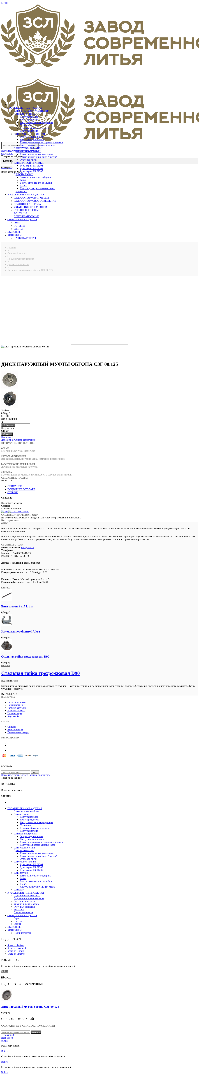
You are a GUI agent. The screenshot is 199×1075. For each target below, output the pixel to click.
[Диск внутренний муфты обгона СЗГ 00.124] (99, 380)
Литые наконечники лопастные (36, 154)
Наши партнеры (16, 705)
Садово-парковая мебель (32, 197)
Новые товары (15, 729)
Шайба (23, 185)
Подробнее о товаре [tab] (21, 489)
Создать (36, 1032)
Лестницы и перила (27, 203)
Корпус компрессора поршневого (37, 145)
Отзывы (5, 665)
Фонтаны (20, 213)
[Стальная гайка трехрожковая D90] (6, 650)
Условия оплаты (16, 710)
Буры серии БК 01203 (31, 168)
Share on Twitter (15, 945)
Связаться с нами (16, 702)
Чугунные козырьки (27, 210)
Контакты (14, 235)
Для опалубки (23, 174)
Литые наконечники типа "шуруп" (38, 157)
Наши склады (14, 713)
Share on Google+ (16, 951)
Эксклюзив (15, 231)
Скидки (5, 587)
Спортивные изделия (22, 219)
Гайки (23, 180)
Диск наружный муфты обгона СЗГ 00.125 (30, 1006)
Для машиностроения (29, 133)
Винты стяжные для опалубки (36, 182)
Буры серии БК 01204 (31, 165)
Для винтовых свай (27, 151)
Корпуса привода (29, 116)
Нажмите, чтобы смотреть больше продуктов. (25, 775)
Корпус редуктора (29, 119)
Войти (4, 971)
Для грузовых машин (28, 148)
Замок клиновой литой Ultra (20, 631)
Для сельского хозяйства (32, 110)
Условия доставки (16, 707)
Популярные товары (18, 732)
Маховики (25, 125)
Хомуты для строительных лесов (37, 188)
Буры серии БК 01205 (31, 171)
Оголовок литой (28, 159)
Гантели (19, 225)
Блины (18, 228)
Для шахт (20, 191)
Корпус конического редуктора (36, 122)
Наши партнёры (25, 238)
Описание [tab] (14, 486)
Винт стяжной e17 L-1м (17, 606)
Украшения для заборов (30, 206)
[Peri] (4, 511)
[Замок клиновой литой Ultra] (6, 625)
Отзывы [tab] (12, 492)
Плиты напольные (26, 216)
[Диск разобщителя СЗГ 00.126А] (99, 399)
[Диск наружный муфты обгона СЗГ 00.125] (6, 1000)
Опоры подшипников (31, 136)
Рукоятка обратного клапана (35, 128)
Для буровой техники (29, 162)
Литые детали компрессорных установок (41, 142)
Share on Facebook (16, 948)
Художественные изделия (25, 194)
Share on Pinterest (16, 953)
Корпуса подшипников (32, 139)
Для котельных (24, 113)
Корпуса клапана (29, 130)
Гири (17, 222)
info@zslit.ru (27, 547)
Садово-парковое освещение (35, 200)
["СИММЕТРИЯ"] (18, 511)
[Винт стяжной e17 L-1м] (6, 600)
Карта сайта (13, 716)
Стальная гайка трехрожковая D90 (25, 656)
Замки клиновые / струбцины (35, 177)
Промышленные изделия (24, 107)
